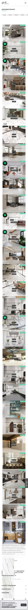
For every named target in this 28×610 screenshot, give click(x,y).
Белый (10, 14)
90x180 (22, 14)
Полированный (14, 34)
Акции (4, 14)
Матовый (14, 84)
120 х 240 (14, 459)
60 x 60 (11, 99)
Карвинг (14, 101)
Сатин (14, 205)
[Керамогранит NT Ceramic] (5, 2)
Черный (16, 14)
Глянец (14, 530)
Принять (23, 604)
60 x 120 (14, 31)
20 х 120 (14, 271)
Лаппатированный (14, 239)
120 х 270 (14, 236)
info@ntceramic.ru (9, 575)
